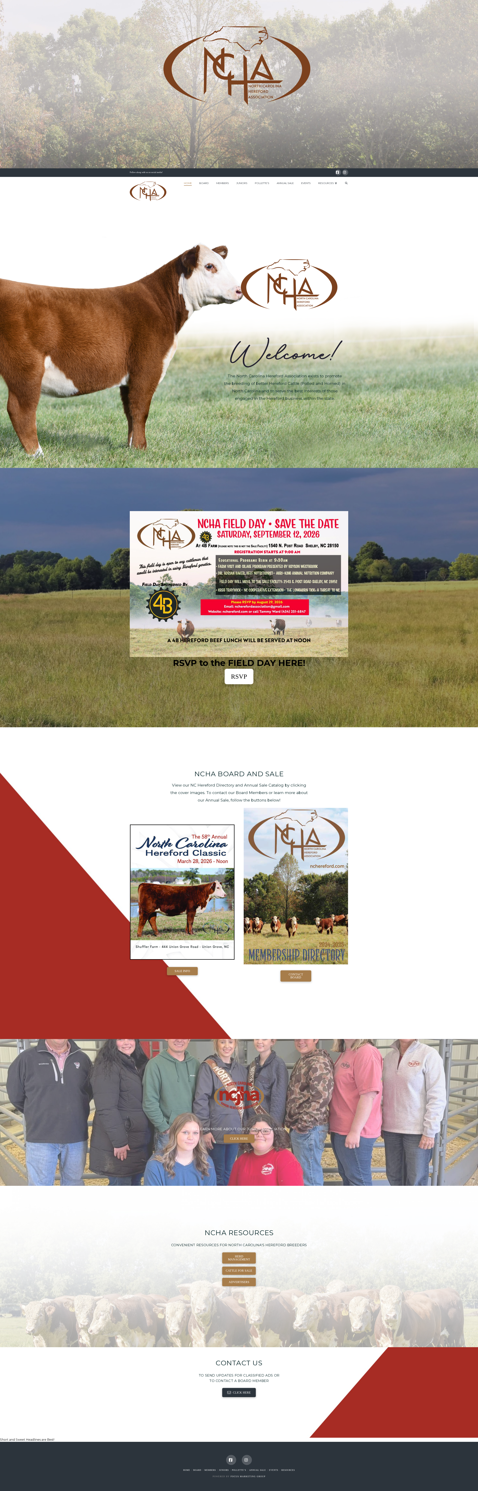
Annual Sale (257, 1470)
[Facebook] (338, 172)
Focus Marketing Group (248, 1476)
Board (197, 1470)
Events (273, 1470)
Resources (288, 1470)
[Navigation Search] (344, 186)
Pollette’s (239, 1470)
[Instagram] (345, 172)
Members (210, 1470)
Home (186, 1470)
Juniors (224, 1470)
